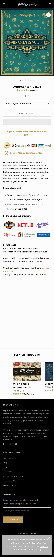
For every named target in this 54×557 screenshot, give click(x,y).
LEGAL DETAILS (10, 480)
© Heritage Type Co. (27, 533)
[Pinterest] (16, 444)
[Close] (49, 538)
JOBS (5, 467)
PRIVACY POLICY (11, 485)
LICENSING (8, 471)
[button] (27, 122)
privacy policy (34, 549)
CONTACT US (10, 458)
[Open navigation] (4, 4)
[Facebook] (4, 444)
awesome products (18, 503)
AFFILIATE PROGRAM (13, 476)
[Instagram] (10, 444)
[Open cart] (50, 4)
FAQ (46, 274)
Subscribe (12, 519)
